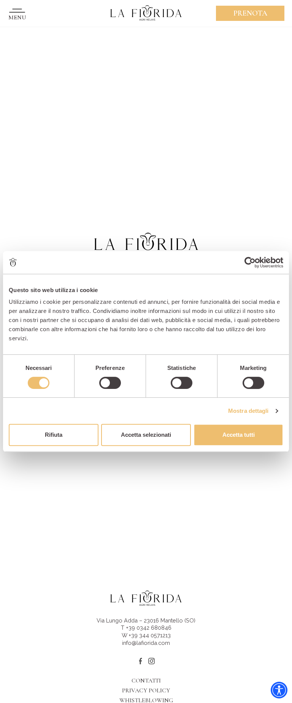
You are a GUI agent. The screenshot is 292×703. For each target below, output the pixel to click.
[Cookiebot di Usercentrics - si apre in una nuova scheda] (250, 262)
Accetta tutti (238, 434)
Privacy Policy (146, 690)
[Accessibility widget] (279, 690)
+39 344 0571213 (150, 635)
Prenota (250, 13)
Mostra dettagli (248, 411)
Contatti (146, 680)
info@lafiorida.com (146, 643)
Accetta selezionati (146, 434)
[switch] (110, 383)
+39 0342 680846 (148, 627)
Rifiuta (53, 434)
